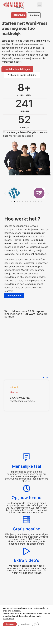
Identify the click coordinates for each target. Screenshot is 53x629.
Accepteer (10, 624)
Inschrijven (19, 14)
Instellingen (25, 624)
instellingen (8, 618)
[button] (39, 4)
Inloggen (34, 15)
